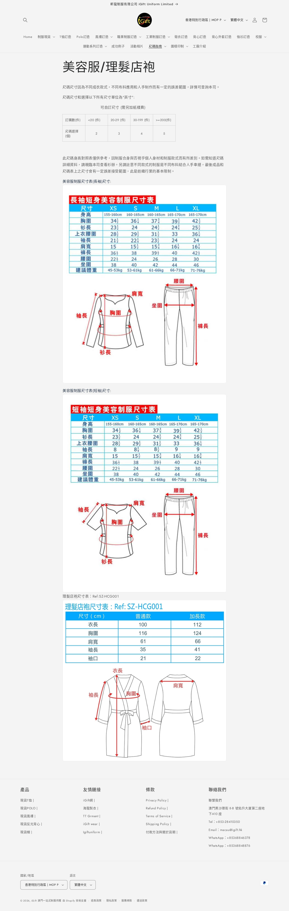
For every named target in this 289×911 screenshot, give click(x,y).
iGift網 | (89, 800)
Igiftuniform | (92, 832)
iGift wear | (91, 824)
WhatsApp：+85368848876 (229, 845)
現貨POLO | (29, 808)
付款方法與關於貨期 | (162, 832)
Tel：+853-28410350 (224, 821)
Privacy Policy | (157, 800)
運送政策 (142, 900)
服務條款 (126, 900)
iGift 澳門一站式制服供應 (46, 900)
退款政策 (96, 900)
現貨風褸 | (28, 816)
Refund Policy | (157, 808)
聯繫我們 (215, 800)
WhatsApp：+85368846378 (229, 837)
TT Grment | (91, 816)
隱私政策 (111, 900)
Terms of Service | (159, 816)
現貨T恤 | (27, 800)
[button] (25, 20)
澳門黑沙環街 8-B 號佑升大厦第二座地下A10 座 (237, 811)
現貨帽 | (26, 832)
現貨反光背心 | (31, 824)
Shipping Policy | (158, 824)
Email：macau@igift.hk (225, 830)
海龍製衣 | (90, 808)
